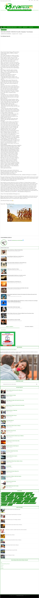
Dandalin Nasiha (27, 494)
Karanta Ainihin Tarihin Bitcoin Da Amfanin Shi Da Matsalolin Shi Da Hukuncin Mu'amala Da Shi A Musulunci (22, 295)
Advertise (31, 27)
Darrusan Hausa (32, 494)
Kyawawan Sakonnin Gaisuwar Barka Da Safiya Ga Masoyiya (13, 524)
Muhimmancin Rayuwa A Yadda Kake (11, 410)
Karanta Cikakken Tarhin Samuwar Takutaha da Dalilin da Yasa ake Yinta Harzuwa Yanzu (20, 313)
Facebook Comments (29, 326)
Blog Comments (10, 326)
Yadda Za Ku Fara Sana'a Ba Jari (11, 481)
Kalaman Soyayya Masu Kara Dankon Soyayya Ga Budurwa (15, 435)
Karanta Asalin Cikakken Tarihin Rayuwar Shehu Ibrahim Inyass (16, 262)
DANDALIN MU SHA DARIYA (19, 494)
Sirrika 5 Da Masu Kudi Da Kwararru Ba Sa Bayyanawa (14, 390)
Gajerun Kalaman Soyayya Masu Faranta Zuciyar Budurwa (8, 349)
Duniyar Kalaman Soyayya (12, 27)
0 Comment (20, 33)
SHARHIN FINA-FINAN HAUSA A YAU (30, 499)
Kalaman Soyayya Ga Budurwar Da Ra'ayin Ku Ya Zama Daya (15, 405)
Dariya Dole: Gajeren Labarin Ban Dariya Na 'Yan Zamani (13, 514)
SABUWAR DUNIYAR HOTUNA (18, 499)
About (29, 0)
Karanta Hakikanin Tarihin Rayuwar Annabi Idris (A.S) (15, 256)
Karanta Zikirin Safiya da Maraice (10, 534)
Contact (32, 0)
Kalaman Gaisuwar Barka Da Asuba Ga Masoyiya (13, 425)
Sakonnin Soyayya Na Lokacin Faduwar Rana (12, 440)
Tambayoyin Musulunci (25, 501)
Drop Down (25, 27)
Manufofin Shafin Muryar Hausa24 (5, 563)
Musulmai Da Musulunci (10, 499)
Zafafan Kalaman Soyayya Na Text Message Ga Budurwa (13, 519)
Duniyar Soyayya (3, 496)
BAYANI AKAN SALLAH (4, 494)
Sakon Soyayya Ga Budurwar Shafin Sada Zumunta (13, 476)
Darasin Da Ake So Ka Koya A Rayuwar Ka (12, 471)
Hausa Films (28, 496)
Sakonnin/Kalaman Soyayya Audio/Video (6, 501)
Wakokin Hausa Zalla (4, 504)
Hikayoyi (32, 496)
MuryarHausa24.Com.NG (20, 595)
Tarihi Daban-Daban (3, 29)
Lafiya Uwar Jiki (3, 499)
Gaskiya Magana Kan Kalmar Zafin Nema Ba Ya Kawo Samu (15, 400)
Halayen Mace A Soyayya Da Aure (11, 430)
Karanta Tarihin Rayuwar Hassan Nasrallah (13, 319)
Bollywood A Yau (11, 494)
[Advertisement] (16, 19)
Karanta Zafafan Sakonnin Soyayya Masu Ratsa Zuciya (12, 509)
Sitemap (37, 0)
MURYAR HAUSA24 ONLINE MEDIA (17, 240)
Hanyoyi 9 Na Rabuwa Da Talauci (11, 395)
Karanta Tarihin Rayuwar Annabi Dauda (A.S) (14, 281)
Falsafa (16, 496)
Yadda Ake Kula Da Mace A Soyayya (11, 415)
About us (2, 566)
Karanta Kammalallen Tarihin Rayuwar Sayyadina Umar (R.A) (16, 275)
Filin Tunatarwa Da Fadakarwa (22, 496)
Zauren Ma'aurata (10, 504)
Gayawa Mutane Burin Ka (10, 420)
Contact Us (2, 565)
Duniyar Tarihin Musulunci (10, 496)
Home (1, 562)
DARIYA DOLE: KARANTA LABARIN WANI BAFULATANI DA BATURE (15, 529)
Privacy (34, 0)
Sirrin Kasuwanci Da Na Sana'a (17, 501)
